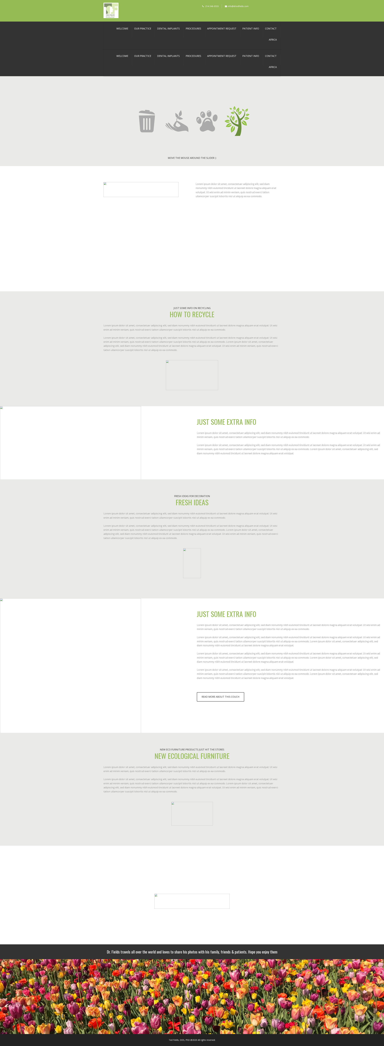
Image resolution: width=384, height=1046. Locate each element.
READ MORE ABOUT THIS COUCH (220, 696)
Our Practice (142, 28)
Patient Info (250, 28)
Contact (271, 28)
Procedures (193, 28)
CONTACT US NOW (192, 917)
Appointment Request (221, 28)
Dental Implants (168, 28)
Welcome (122, 28)
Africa (273, 39)
